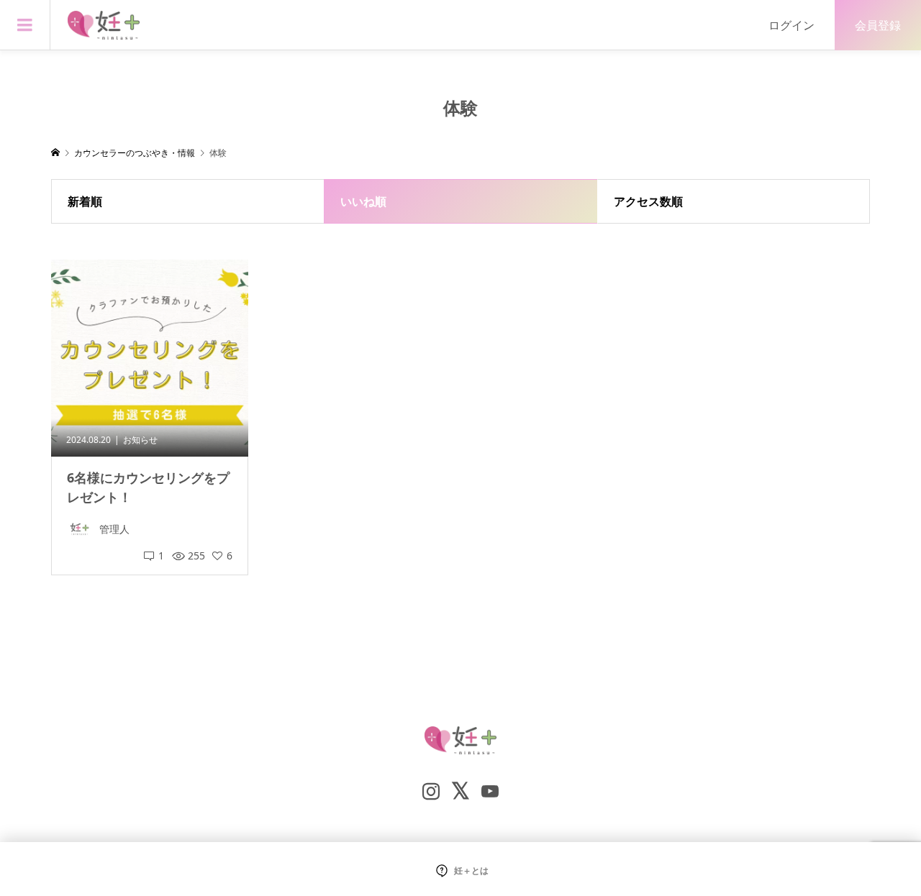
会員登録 (878, 25)
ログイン (791, 25)
